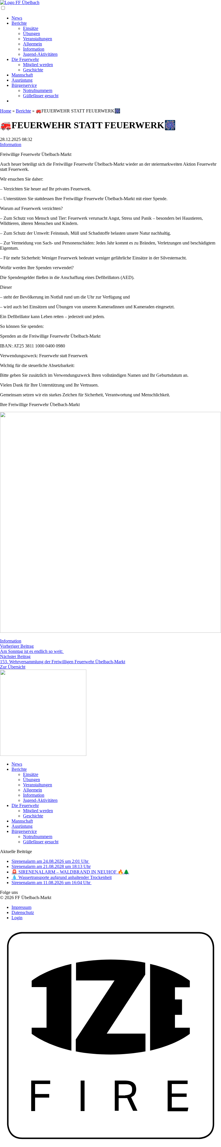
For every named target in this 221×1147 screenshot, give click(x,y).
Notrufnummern (37, 90)
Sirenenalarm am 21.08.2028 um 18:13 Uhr (51, 866)
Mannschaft (22, 74)
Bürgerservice (24, 85)
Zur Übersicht (12, 666)
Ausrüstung (22, 80)
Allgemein (32, 43)
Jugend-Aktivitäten (40, 54)
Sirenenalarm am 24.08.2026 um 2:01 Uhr (50, 861)
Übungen (31, 33)
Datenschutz (23, 912)
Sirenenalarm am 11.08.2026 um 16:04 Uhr (52, 882)
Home (5, 110)
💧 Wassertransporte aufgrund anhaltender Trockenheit (62, 877)
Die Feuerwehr (25, 59)
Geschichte (33, 69)
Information (33, 49)
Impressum (21, 907)
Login (17, 917)
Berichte (19, 23)
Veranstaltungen (37, 38)
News (17, 18)
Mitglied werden (38, 64)
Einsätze (30, 28)
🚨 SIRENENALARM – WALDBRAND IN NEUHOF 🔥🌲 (70, 871)
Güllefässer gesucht (40, 95)
